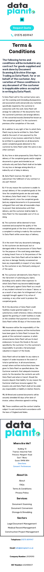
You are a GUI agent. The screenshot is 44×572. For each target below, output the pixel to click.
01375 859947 (27, 540)
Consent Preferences (22, 466)
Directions (22, 463)
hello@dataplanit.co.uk (24, 548)
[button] (22, 20)
